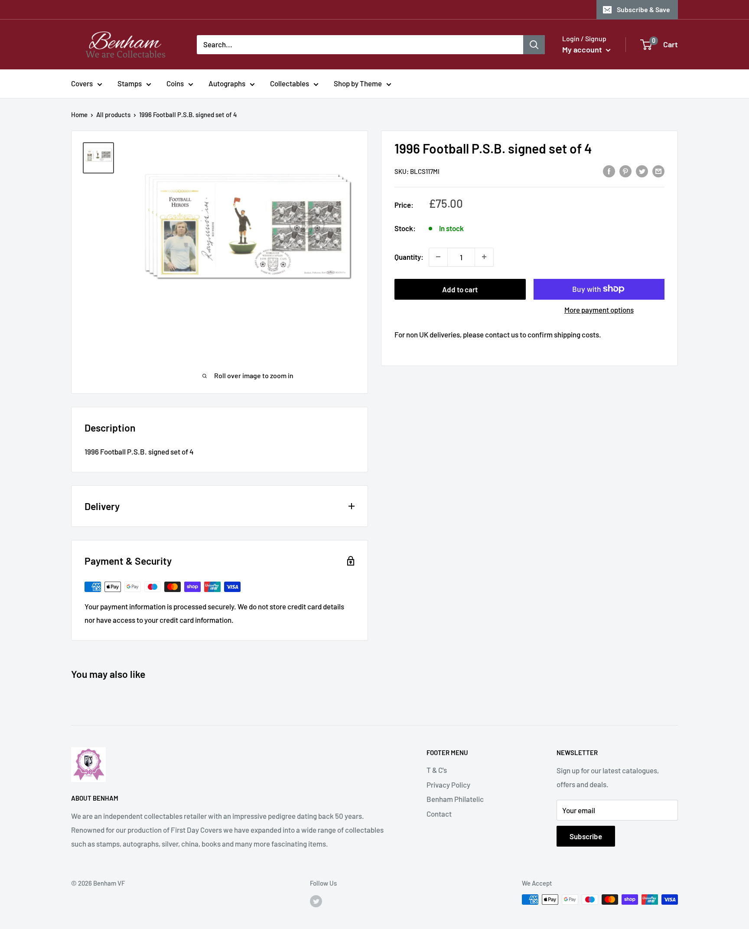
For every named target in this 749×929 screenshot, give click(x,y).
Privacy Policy (448, 784)
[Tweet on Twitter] (642, 170)
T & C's (437, 769)
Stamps (129, 83)
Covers (82, 83)
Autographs (226, 83)
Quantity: (408, 256)
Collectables (289, 83)
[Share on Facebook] (609, 170)
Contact (439, 813)
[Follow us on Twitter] (316, 900)
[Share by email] (658, 170)
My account (583, 49)
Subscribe (586, 836)
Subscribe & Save (643, 9)
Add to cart (460, 289)
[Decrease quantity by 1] (438, 257)
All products (113, 114)
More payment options (599, 309)
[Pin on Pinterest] (625, 170)
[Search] (534, 44)
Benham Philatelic (455, 799)
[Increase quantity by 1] (484, 257)
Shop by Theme (358, 83)
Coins (175, 83)
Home (79, 114)
